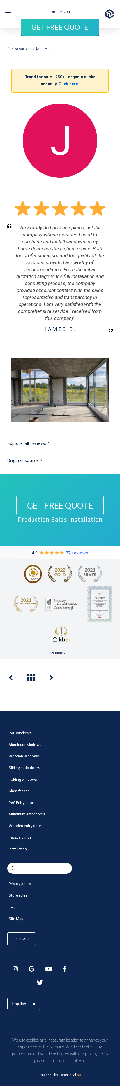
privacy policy (96, 1053)
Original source (23, 460)
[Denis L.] (11, 679)
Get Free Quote (59, 27)
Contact (21, 939)
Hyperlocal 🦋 (70, 1075)
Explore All (60, 653)
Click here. (69, 83)
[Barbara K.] (51, 679)
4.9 (60, 553)
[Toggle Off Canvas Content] (8, 14)
